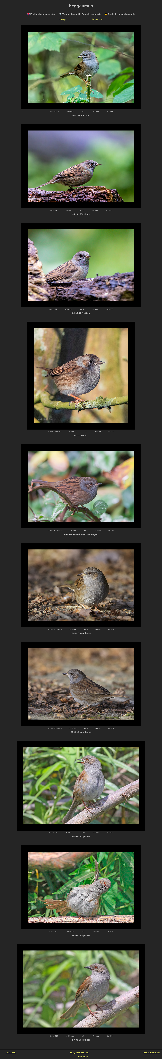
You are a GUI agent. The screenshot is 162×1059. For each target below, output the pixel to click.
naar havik (11, 1052)
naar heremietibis (151, 1052)
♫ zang (62, 19)
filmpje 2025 (97, 19)
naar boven (83, 1057)
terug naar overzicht (79, 1052)
